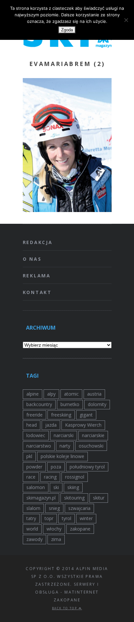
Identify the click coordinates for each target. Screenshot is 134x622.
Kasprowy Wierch (83, 425)
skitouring (74, 498)
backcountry (39, 404)
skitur (98, 498)
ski (56, 487)
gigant (86, 415)
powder (34, 467)
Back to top (65, 608)
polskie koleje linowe (62, 456)
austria (94, 394)
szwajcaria (79, 508)
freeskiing (61, 415)
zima (56, 539)
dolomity (97, 404)
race (30, 477)
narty (65, 446)
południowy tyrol (87, 467)
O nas (32, 259)
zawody (34, 539)
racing (50, 477)
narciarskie (93, 435)
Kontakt (37, 292)
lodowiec (35, 435)
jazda (51, 425)
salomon (35, 487)
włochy (54, 529)
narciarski (64, 435)
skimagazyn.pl (41, 498)
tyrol (66, 518)
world (32, 529)
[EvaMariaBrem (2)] (67, 210)
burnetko (69, 404)
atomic (71, 394)
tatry (31, 518)
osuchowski (91, 446)
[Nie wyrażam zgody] (126, 20)
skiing (73, 487)
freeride (34, 415)
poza (56, 467)
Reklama (37, 275)
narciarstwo (38, 446)
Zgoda (67, 29)
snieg (54, 508)
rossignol (74, 477)
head (31, 425)
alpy (51, 394)
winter (86, 518)
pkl (29, 456)
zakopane (80, 529)
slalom (33, 508)
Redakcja (38, 242)
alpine (32, 394)
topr (49, 518)
